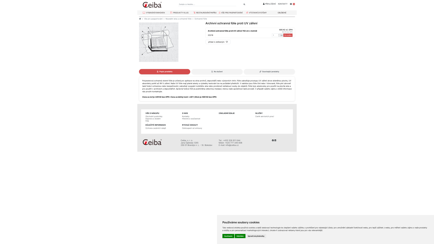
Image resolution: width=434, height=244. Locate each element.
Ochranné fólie (201, 19)
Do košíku (288, 35)
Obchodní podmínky (153, 116)
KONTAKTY (283, 4)
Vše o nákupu (152, 113)
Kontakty (185, 116)
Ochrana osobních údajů (155, 128)
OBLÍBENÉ (282, 13)
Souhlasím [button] (228, 236)
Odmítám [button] (240, 236)
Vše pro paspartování (153, 19)
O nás (185, 113)
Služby (259, 113)
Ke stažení (218, 71)
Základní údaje (227, 113)
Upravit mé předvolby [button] (256, 236)
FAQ (147, 121)
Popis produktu (165, 71)
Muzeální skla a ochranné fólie (178, 19)
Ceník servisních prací (264, 116)
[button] (154, 12)
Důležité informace (155, 125)
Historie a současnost (191, 118)
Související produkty (270, 71)
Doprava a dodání (152, 118)
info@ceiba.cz (232, 145)
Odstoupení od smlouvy (192, 128)
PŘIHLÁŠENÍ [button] (270, 4)
